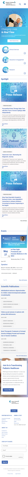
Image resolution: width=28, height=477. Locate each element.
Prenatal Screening (8, 347)
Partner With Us (7, 415)
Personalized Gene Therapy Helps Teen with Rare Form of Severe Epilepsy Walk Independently (13, 110)
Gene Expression (7, 301)
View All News (23, 220)
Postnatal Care (7, 345)
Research (12, 70)
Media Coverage (7, 151)
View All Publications (21, 355)
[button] (25, 4)
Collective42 (18, 470)
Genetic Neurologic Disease (10, 304)
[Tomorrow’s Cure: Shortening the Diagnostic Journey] (14, 138)
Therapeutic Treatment (9, 350)
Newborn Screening (8, 342)
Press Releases (7, 105)
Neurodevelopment (8, 323)
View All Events (23, 280)
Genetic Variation (8, 320)
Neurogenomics (7, 307)
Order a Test (18, 415)
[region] (14, 26)
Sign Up (5, 462)
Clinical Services (14, 49)
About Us (4, 427)
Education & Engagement (16, 60)
